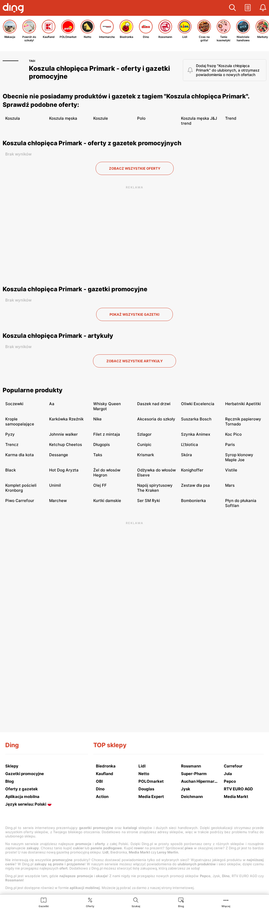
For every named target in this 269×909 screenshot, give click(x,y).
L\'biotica (189, 444)
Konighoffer (192, 470)
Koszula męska (63, 118)
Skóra (186, 454)
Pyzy (10, 434)
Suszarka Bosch (196, 418)
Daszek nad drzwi (153, 403)
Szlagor (144, 434)
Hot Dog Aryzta (64, 470)
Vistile (231, 470)
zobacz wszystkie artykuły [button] (134, 361)
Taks (97, 454)
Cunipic (144, 444)
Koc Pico (233, 434)
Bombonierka (193, 500)
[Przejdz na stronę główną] (14, 8)
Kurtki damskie (107, 500)
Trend (230, 118)
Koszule (100, 118)
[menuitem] (44, 902)
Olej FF (100, 485)
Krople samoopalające (19, 421)
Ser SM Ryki (148, 500)
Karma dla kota (19, 454)
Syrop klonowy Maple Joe (239, 457)
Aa (51, 403)
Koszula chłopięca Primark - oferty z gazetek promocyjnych (92, 143)
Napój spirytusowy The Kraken (155, 488)
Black (10, 470)
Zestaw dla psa (195, 485)
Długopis (101, 444)
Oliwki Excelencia (197, 403)
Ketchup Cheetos (65, 444)
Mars (230, 485)
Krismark (145, 454)
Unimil (55, 485)
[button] (232, 8)
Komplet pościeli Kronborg (21, 488)
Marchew (58, 500)
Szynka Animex (195, 434)
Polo (141, 118)
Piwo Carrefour (19, 500)
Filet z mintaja (106, 434)
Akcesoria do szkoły (156, 418)
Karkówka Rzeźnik (66, 418)
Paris (230, 444)
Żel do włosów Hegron (106, 473)
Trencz (11, 444)
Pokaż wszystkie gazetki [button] (134, 314)
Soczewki (14, 403)
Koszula (12, 118)
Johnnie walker (63, 434)
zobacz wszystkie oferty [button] (134, 168)
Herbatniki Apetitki (243, 403)
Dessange (58, 454)
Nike (97, 418)
